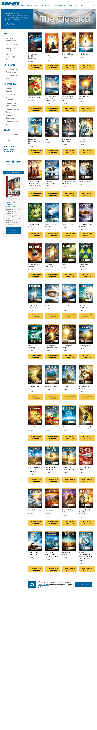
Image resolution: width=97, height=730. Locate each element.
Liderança (65, 386)
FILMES (71, 5)
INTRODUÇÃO (26, 5)
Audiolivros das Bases (11, 77)
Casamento (32, 427)
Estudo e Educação (68, 54)
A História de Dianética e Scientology (32, 56)
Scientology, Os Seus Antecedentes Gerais (34, 141)
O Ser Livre (65, 427)
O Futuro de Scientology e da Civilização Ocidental (51, 554)
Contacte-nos (43, 584)
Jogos (47, 139)
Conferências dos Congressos (12, 116)
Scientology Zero (84, 346)
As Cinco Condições (51, 386)
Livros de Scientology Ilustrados (10, 56)
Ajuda (47, 305)
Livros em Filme (12, 134)
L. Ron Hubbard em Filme (13, 139)
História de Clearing (34, 98)
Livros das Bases (12, 44)
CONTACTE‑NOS (84, 585)
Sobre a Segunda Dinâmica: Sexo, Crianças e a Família (34, 183)
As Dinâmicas (83, 54)
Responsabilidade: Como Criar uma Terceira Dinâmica (85, 512)
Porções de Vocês (68, 224)
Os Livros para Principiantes (11, 39)
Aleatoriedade (49, 510)
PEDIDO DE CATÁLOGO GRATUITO (13, 230)
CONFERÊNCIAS (60, 5)
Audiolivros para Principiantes (12, 70)
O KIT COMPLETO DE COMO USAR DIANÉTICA (12, 149)
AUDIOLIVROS (47, 5)
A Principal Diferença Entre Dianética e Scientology (35, 469)
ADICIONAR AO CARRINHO (36, 67)
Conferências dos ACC (12, 123)
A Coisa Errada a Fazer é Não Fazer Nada (68, 98)
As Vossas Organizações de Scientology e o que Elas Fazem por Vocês (85, 556)
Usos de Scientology (35, 510)
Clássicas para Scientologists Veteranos (11, 97)
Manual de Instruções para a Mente (50, 183)
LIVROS (36, 5)
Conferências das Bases (12, 110)
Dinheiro (64, 265)
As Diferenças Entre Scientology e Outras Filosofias (51, 98)
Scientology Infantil (51, 427)
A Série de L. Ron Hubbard (12, 49)
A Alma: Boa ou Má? (85, 181)
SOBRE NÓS (80, 5)
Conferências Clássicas (11, 89)
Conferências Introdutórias (11, 104)
